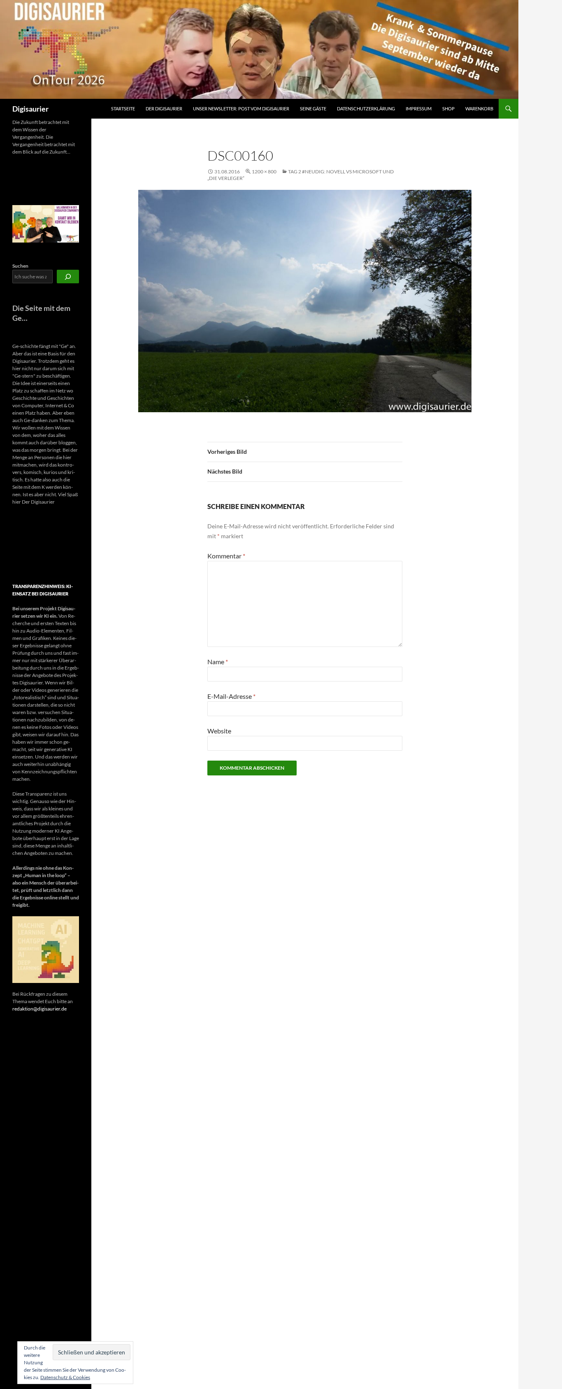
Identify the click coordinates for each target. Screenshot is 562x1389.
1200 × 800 (264, 171)
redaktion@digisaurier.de (39, 1009)
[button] (20, 545)
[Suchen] (68, 276)
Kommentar (226, 556)
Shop (448, 108)
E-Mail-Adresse (231, 696)
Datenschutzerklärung (366, 108)
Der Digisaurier (164, 108)
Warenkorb (479, 108)
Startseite (123, 108)
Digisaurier (30, 108)
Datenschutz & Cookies (65, 1377)
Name (217, 661)
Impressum (419, 108)
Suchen (20, 266)
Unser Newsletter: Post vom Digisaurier (241, 108)
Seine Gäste (313, 108)
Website (219, 731)
